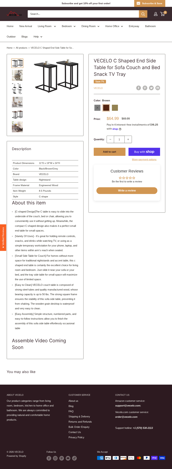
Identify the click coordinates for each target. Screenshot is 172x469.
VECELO (98, 88)
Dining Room (88, 26)
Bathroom (150, 26)
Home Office (112, 26)
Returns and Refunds (80, 421)
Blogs (25, 36)
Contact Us (75, 432)
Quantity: (99, 139)
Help (36, 36)
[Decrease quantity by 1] (110, 139)
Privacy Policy (76, 437)
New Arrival (25, 26)
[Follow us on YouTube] (68, 458)
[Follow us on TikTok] (74, 458)
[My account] (155, 14)
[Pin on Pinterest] (145, 87)
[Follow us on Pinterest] (61, 458)
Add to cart (109, 151)
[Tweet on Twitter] (151, 87)
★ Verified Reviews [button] (3, 237)
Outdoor (11, 36)
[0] (162, 14)
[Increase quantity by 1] (128, 139)
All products (21, 48)
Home (10, 26)
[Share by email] (157, 87)
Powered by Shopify (16, 456)
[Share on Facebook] (138, 87)
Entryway (134, 26)
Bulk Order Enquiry (79, 426)
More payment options (144, 159)
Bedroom (67, 26)
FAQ (71, 411)
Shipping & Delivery (79, 416)
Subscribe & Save (152, 3)
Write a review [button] (127, 190)
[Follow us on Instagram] (55, 458)
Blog (71, 406)
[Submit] (143, 14)
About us (73, 400)
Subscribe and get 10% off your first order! (86, 3)
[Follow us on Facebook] (49, 458)
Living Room (45, 26)
